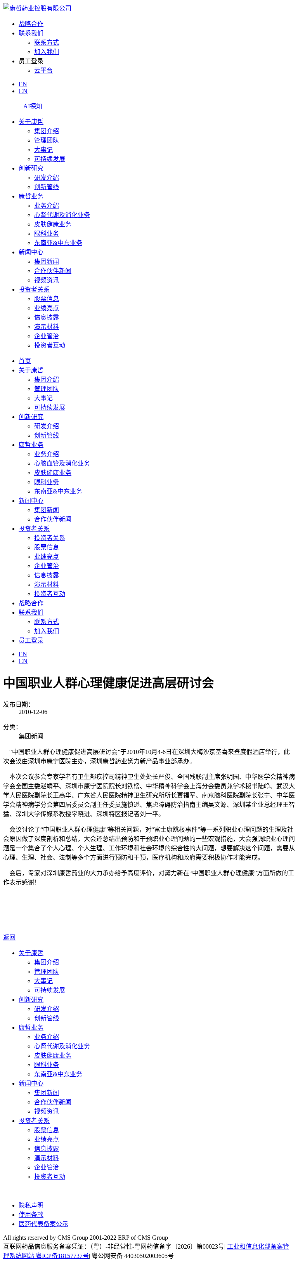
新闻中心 (31, 252)
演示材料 (46, 326)
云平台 (43, 70)
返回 (9, 937)
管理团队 (46, 140)
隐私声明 (31, 1205)
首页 (25, 361)
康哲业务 (31, 196)
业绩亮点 (46, 308)
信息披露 (46, 317)
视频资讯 (46, 280)
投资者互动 (49, 345)
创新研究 (31, 168)
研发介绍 (46, 177)
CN (23, 91)
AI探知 (32, 106)
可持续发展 (49, 159)
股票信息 (46, 298)
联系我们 (31, 33)
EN (23, 84)
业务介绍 (46, 205)
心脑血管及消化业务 (62, 463)
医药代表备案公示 (43, 1224)
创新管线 (46, 187)
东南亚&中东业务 (58, 243)
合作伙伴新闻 (52, 271)
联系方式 (46, 42)
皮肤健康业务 (52, 224)
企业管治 (46, 336)
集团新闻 (46, 261)
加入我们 (46, 52)
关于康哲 (31, 121)
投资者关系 (34, 289)
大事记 (43, 149)
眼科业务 (46, 233)
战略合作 (31, 24)
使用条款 (31, 1214)
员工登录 (31, 640)
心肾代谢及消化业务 (62, 215)
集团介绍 (46, 131)
